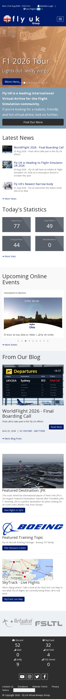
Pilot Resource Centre (15, 547)
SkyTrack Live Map (13, 599)
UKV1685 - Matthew (34, 430)
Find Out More (33, 122)
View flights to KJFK (13, 510)
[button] (18, 340)
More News (10, 198)
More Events (10, 344)
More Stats (10, 256)
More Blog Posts (13, 438)
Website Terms (39, 686)
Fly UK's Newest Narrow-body (33, 184)
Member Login (46, 6)
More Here (12, 81)
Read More (56, 426)
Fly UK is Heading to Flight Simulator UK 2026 (38, 164)
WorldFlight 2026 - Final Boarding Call (39, 147)
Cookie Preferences (24, 690)
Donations (23, 686)
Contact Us (7, 686)
